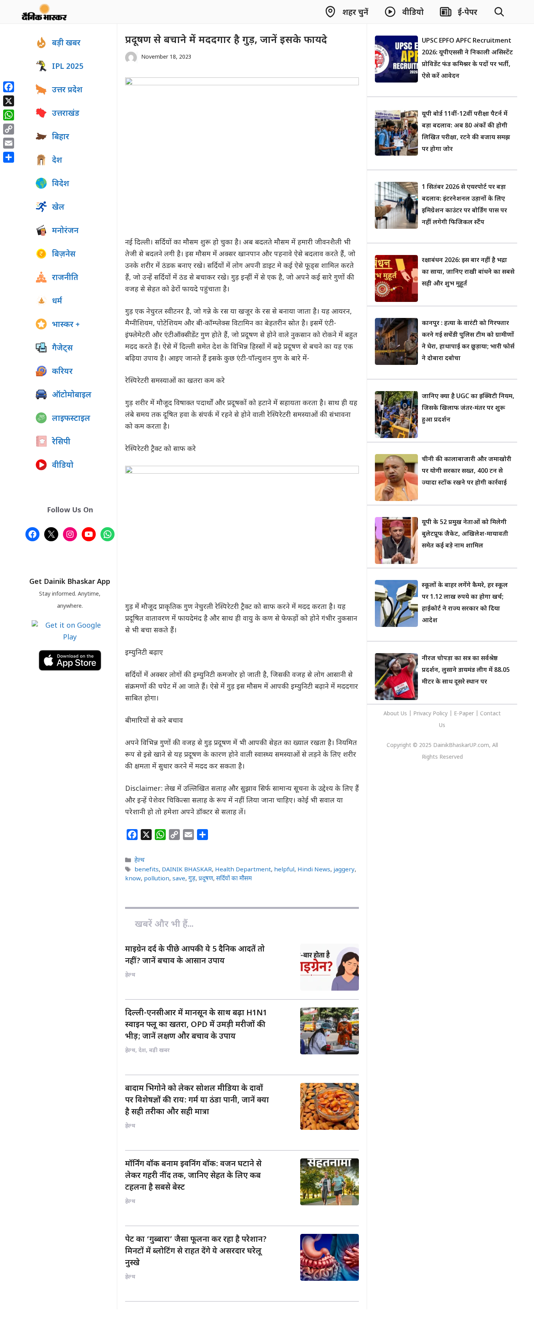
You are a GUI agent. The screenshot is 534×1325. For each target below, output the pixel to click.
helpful (284, 870)
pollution (156, 879)
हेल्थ (139, 861)
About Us (396, 714)
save (178, 879)
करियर (62, 372)
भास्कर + (66, 325)
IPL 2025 (67, 67)
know (133, 879)
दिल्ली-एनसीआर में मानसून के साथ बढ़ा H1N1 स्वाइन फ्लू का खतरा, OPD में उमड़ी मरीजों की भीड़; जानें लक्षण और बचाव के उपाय (196, 1025)
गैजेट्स (62, 348)
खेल (58, 208)
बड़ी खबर (66, 43)
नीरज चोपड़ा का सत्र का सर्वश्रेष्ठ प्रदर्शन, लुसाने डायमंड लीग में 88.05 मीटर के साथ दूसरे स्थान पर (466, 670)
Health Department (243, 870)
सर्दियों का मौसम (234, 879)
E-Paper (464, 714)
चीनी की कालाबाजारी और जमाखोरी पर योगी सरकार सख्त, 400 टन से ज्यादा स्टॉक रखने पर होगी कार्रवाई (466, 471)
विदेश (60, 184)
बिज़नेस (63, 255)
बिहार (60, 137)
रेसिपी (61, 442)
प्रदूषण (206, 879)
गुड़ (191, 879)
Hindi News (313, 870)
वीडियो (62, 466)
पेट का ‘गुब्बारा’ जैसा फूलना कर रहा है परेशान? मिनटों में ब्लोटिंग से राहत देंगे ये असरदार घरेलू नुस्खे (196, 1251)
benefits (146, 870)
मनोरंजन (65, 231)
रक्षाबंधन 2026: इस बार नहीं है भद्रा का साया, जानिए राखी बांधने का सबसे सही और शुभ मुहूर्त (468, 272)
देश (57, 161)
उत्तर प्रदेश (67, 90)
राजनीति (65, 278)
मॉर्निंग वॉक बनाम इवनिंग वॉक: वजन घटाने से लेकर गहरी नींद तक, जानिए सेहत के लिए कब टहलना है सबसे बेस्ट (193, 1176)
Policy (440, 714)
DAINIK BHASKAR (187, 870)
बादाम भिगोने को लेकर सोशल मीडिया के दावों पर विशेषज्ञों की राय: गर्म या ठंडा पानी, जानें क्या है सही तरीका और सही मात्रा (197, 1100)
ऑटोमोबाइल (71, 395)
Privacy (423, 714)
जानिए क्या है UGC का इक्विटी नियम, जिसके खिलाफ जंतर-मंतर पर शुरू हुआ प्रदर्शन (468, 408)
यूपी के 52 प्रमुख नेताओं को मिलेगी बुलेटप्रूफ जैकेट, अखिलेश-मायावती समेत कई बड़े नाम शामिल (465, 534)
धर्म (57, 301)
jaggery (344, 870)
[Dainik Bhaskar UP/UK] (45, 12)
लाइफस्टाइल (71, 419)
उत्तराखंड (65, 114)
